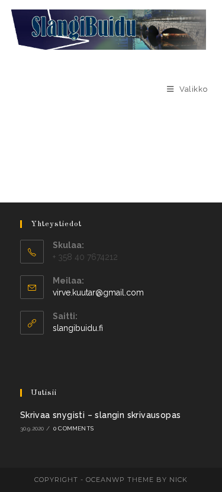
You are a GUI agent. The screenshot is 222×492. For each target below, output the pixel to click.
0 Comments (73, 428)
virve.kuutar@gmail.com (98, 292)
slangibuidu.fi (78, 328)
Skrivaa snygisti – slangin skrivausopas (100, 415)
